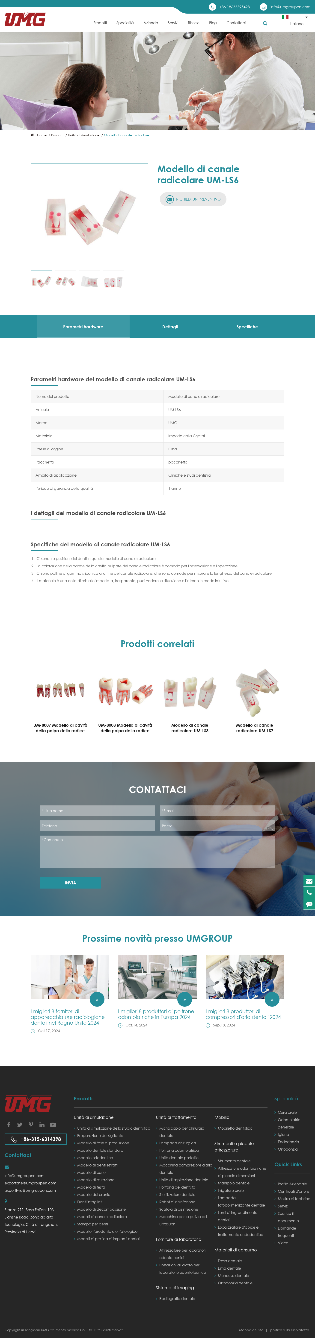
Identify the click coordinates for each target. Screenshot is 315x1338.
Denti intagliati (89, 1201)
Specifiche (247, 326)
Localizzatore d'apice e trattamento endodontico (240, 1231)
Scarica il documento (288, 1217)
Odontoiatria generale (289, 1123)
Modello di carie (91, 1172)
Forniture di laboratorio (178, 1239)
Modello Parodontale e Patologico (107, 1231)
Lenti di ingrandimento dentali (237, 1216)
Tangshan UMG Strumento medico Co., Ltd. (59, 1330)
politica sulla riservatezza (289, 1330)
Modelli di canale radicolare (126, 135)
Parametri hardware (83, 326)
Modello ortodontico (95, 1157)
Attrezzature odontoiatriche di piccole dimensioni (242, 1172)
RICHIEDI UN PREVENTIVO (198, 199)
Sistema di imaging (175, 1287)
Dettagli (170, 326)
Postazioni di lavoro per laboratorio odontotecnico (182, 1268)
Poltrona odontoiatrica (179, 1150)
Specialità (125, 22)
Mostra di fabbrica (294, 1198)
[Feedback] (309, 903)
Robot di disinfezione (177, 1201)
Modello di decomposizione (101, 1209)
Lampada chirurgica (177, 1142)
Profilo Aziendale (292, 1183)
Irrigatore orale (231, 1190)
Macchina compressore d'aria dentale (185, 1169)
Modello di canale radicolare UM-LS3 (189, 728)
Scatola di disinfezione (178, 1209)
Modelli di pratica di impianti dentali (108, 1238)
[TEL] (309, 892)
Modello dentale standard (100, 1150)
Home (42, 135)
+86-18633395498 (234, 6)
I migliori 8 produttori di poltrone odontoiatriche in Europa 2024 (156, 1014)
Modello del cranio (93, 1194)
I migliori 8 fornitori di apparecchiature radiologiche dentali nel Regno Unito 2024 (68, 1017)
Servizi (173, 22)
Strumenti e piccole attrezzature (234, 1146)
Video (283, 1242)
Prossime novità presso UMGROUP (157, 938)
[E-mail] (309, 880)
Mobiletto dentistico (235, 1128)
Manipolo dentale (234, 1183)
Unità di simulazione (83, 135)
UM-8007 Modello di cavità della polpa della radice (60, 728)
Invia (70, 882)
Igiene (283, 1134)
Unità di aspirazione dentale (183, 1179)
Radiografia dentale (177, 1298)
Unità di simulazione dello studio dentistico (113, 1128)
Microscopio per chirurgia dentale (181, 1132)
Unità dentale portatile (179, 1157)
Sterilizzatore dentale (177, 1194)
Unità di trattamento (176, 1117)
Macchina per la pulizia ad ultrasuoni (183, 1220)
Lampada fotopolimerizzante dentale (241, 1201)
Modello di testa (91, 1187)
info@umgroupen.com (290, 6)
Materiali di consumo (235, 1249)
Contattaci (236, 22)
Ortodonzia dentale (235, 1282)
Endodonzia (288, 1141)
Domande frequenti (287, 1232)
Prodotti (100, 22)
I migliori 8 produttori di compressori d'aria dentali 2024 (243, 1014)
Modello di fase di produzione (103, 1142)
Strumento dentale (234, 1160)
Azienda (150, 22)
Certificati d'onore (293, 1191)
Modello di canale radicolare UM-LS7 (254, 728)
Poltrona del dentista (177, 1187)
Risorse (193, 22)
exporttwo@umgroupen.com (30, 1190)
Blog (213, 22)
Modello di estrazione (95, 1179)
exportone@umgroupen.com (30, 1183)
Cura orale (287, 1112)
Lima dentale (229, 1268)
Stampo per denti (92, 1223)
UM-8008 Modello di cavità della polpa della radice (125, 728)
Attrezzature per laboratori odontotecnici (182, 1254)
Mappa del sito (251, 1330)
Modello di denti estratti (97, 1165)
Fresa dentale (230, 1260)
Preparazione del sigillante (100, 1135)
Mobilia (221, 1117)
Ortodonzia (288, 1149)
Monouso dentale (233, 1275)
